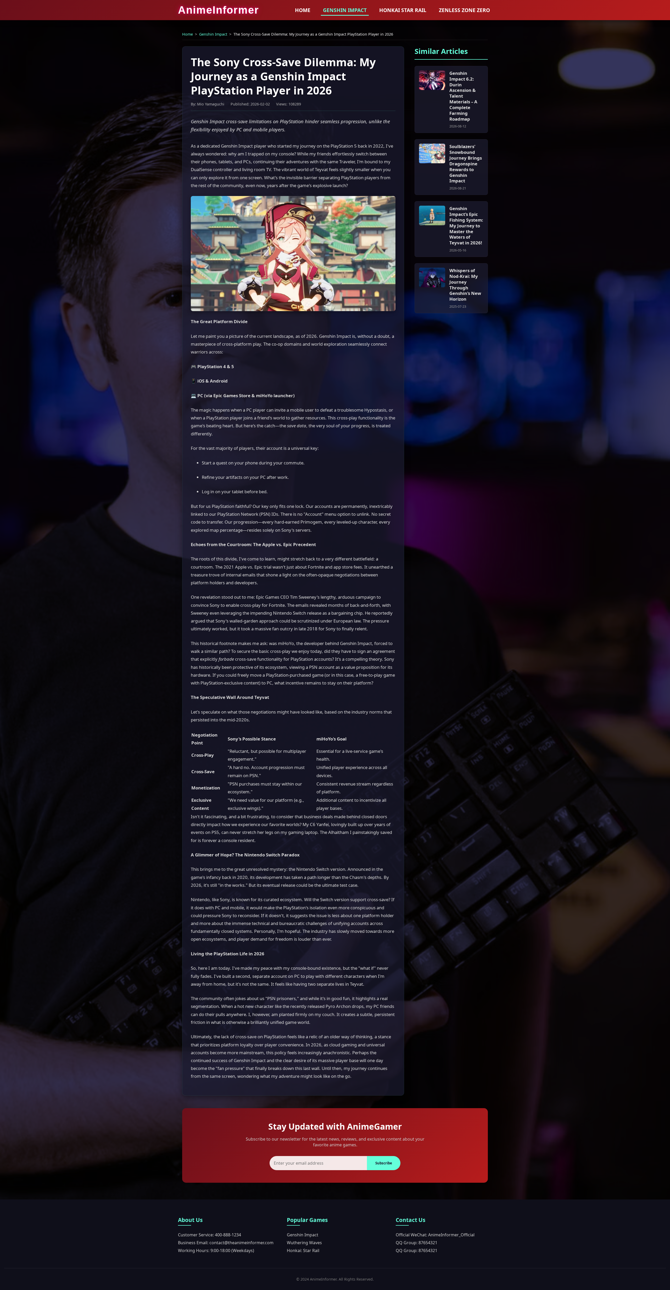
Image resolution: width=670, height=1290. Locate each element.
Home (187, 34)
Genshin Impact (213, 34)
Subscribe (383, 1163)
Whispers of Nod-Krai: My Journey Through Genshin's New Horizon (465, 284)
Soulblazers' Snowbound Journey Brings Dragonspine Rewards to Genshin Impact (465, 163)
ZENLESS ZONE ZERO (464, 10)
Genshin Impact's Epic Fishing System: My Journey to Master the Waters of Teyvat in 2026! (466, 225)
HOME (302, 10)
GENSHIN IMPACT (345, 10)
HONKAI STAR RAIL (402, 10)
